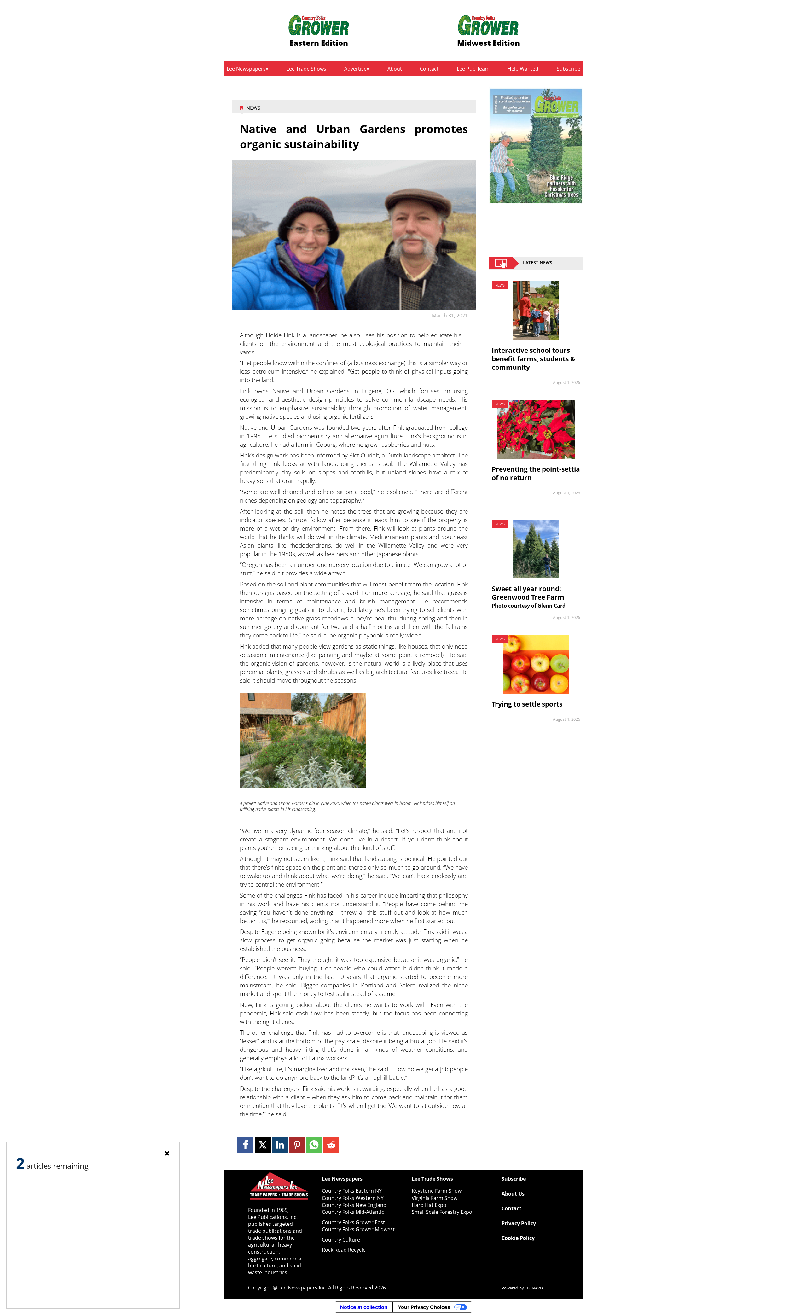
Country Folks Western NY (353, 1198)
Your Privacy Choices (424, 1307)
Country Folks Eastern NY (352, 1190)
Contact (429, 68)
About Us (513, 1193)
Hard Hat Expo (429, 1205)
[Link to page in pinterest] (297, 1145)
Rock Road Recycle (344, 1249)
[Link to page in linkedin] (280, 1145)
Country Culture (341, 1239)
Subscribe (568, 68)
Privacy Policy (519, 1223)
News (253, 107)
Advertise (355, 68)
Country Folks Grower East (353, 1222)
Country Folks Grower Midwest (358, 1229)
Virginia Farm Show (434, 1198)
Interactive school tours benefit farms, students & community (533, 359)
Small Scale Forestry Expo (442, 1211)
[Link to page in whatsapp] (314, 1145)
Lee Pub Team (473, 68)
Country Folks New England (354, 1205)
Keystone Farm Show (437, 1190)
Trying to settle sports (527, 704)
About (394, 68)
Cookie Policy (518, 1238)
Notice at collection (363, 1307)
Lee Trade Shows (306, 68)
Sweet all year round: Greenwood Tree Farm (528, 593)
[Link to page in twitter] (263, 1145)
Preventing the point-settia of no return (536, 473)
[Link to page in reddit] (331, 1145)
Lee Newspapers (246, 68)
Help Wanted (523, 68)
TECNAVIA (534, 1288)
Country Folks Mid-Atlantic (353, 1211)
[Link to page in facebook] (245, 1145)
